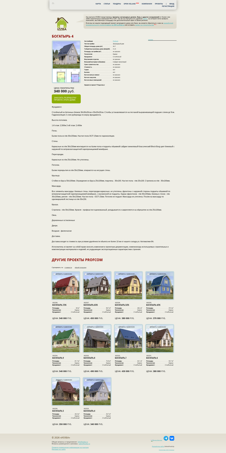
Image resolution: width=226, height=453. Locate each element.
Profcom (115, 41)
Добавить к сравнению (64, 274)
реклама (150, 39)
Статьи (107, 4)
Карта (98, 4)
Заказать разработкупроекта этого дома (65, 99)
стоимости (68, 267)
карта (145, 19)
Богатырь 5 (58, 410)
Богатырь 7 (120, 357)
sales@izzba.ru (84, 444)
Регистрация (168, 6)
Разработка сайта (158, 446)
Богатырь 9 (58, 357)
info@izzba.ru (83, 442)
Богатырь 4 (89, 410)
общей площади (80, 267)
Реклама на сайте (59, 449)
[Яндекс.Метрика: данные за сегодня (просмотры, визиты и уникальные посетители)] (156, 440)
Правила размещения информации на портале (70, 447)
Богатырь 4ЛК (153, 304)
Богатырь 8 (89, 357)
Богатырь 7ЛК (59, 304)
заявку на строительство (144, 25)
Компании (147, 4)
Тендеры (117, 4)
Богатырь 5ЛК (122, 304)
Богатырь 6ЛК (91, 304)
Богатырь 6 (152, 357)
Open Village (131, 3)
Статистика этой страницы (166, 450)
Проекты (159, 4)
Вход (172, 4)
